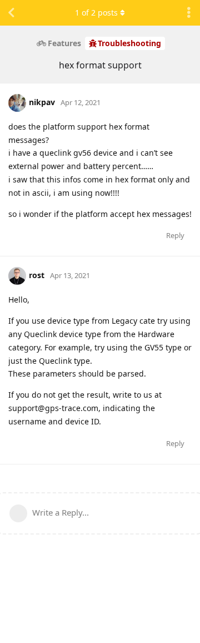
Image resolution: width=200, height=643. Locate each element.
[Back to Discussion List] (11, 13)
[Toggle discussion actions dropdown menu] (189, 13)
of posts (96, 12)
